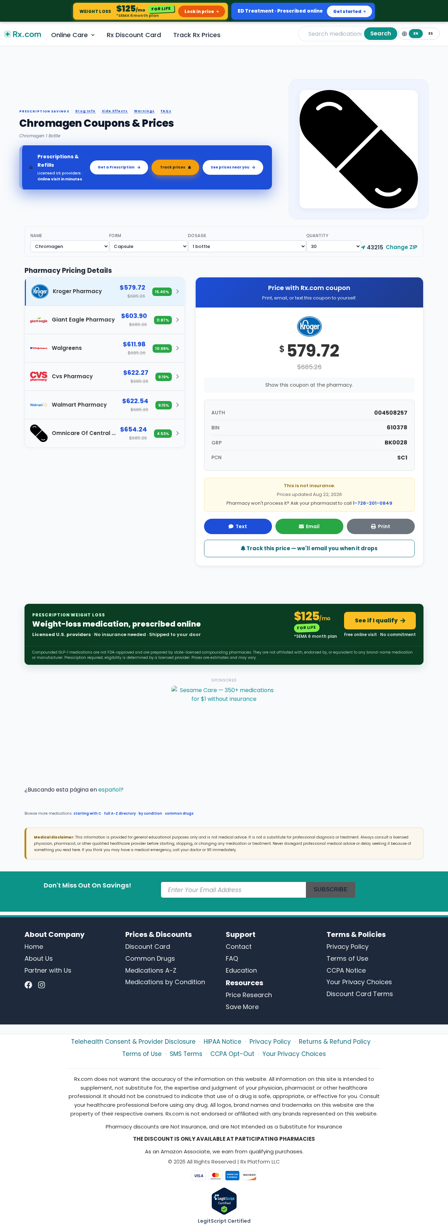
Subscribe (331, 889)
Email (313, 526)
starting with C (87, 813)
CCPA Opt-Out (232, 1054)
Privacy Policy (348, 946)
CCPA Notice (346, 970)
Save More (242, 1006)
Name (36, 236)
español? (111, 790)
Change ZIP (402, 247)
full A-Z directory (120, 813)
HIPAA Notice (222, 1041)
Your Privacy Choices (359, 982)
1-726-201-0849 (372, 503)
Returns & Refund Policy (335, 1041)
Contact (239, 946)
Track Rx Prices (196, 34)
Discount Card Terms (360, 993)
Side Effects (115, 111)
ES (430, 33)
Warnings (144, 111)
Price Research (249, 994)
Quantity (317, 236)
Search (380, 33)
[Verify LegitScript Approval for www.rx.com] (224, 1201)
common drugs (179, 813)
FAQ (232, 958)
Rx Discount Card (134, 34)
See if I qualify (376, 620)
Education (241, 970)
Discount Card (147, 946)
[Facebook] (28, 985)
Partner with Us (47, 970)
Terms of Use (347, 958)
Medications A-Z (150, 970)
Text (241, 526)
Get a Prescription (116, 167)
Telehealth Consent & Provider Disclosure (133, 1041)
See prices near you (230, 167)
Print (384, 526)
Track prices (172, 167)
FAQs (166, 111)
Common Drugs (150, 958)
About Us (38, 958)
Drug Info (85, 111)
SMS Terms (186, 1054)
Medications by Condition (165, 982)
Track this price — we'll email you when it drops (311, 548)
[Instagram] (41, 985)
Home (33, 946)
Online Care (69, 34)
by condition (150, 813)
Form (115, 236)
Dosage (197, 236)
